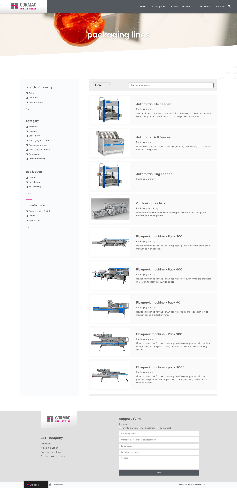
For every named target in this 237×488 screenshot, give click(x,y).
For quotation (148, 428)
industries (187, 6)
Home (143, 6)
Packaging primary (145, 109)
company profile (157, 6)
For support (165, 428)
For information (129, 428)
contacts (219, 6)
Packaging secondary (147, 208)
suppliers (173, 6)
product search (203, 6)
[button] (229, 6)
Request (123, 424)
